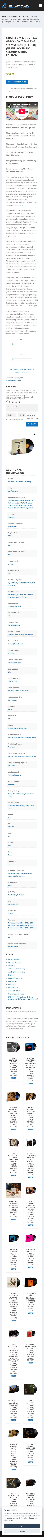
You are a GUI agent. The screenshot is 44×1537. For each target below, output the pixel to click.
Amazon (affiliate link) (16, 969)
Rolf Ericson (29, 508)
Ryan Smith (11, 747)
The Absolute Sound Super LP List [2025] (21, 925)
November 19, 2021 (14, 606)
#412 (9, 555)
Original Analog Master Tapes (17, 728)
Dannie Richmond (25, 500)
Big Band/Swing (13, 583)
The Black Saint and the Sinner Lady (19, 482)
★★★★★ (11, 564)
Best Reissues (24, 17)
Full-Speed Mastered (14, 775)
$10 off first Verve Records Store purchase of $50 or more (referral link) (23, 998)
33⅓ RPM (11, 827)
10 (9, 937)
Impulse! (11, 644)
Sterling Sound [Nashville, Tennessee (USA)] (22, 738)
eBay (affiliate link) (15, 978)
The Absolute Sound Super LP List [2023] (21, 923)
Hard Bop (28, 583)
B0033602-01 (12, 681)
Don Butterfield (17, 503)
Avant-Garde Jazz (13, 595)
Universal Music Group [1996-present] (20, 635)
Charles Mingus (13, 491)
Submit (32, 424)
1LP (9, 817)
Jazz (9, 573)
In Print (10, 914)
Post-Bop (30, 595)
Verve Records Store (16, 994)
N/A (9, 864)
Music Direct (13, 987)
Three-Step (11, 784)
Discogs (11, 975)
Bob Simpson (12, 527)
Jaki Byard (26, 503)
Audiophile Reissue (14, 625)
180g (9, 845)
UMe (9, 672)
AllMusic (11, 965)
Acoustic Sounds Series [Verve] (18, 691)
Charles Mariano (13, 500)
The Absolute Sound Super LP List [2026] (21, 928)
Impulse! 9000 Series (14, 663)
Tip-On (10, 885)
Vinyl (15, 17)
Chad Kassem (12, 700)
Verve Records (18, 644)
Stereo (10, 709)
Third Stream (23, 597)
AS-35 (13, 653)
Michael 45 (12, 984)
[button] (34, 434)
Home (4, 17)
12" (9, 836)
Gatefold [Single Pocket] (15, 895)
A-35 (9, 653)
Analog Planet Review (16, 972)
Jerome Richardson (20, 505)
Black (10, 855)
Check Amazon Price (17, 82)
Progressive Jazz (13, 597)
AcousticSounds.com (13, 380)
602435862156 (13, 904)
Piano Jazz (23, 595)
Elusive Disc (12, 981)
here (21, 205)
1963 (9, 545)
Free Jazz (22, 583)
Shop (10, 17)
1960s (10, 536)
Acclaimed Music (14, 959)
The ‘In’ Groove (14, 991)
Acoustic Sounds (14, 962)
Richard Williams (19, 508)
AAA (9, 719)
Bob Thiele (11, 517)
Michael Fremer (13, 947)
